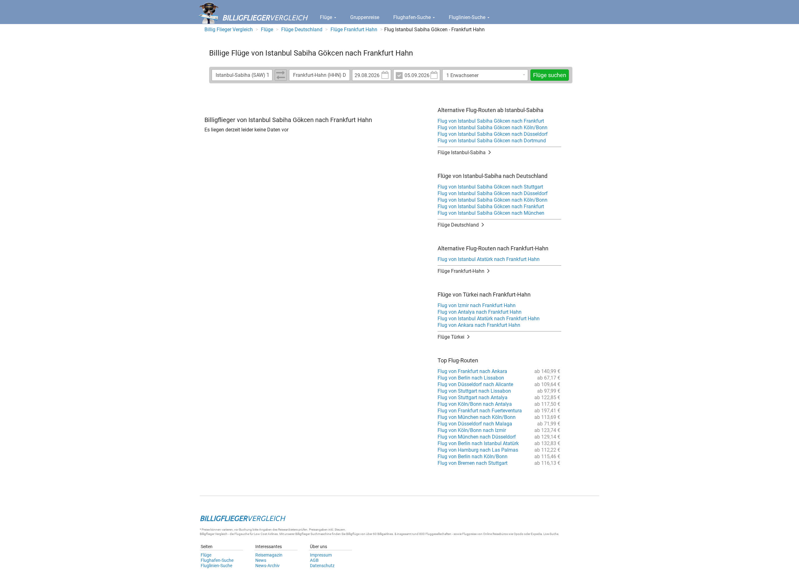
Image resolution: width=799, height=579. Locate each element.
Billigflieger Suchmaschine (313, 534)
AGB (314, 560)
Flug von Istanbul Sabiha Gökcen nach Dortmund (492, 141)
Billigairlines (385, 534)
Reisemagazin (268, 554)
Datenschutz (322, 565)
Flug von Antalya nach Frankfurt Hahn (480, 312)
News (260, 560)
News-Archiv (267, 565)
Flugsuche (241, 534)
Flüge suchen (549, 75)
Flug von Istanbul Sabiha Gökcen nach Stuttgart (490, 187)
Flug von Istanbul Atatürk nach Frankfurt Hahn (489, 259)
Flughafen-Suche (412, 17)
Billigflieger (207, 534)
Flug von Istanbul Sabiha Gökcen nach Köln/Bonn (492, 127)
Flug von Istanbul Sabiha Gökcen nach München (491, 213)
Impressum (321, 554)
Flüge (326, 17)
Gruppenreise (364, 17)
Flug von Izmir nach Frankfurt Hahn (477, 305)
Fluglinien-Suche (468, 17)
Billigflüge (353, 534)
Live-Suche (550, 534)
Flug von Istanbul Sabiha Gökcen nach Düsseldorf (493, 134)
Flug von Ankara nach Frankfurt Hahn (479, 325)
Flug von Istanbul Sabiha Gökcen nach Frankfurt (491, 121)
